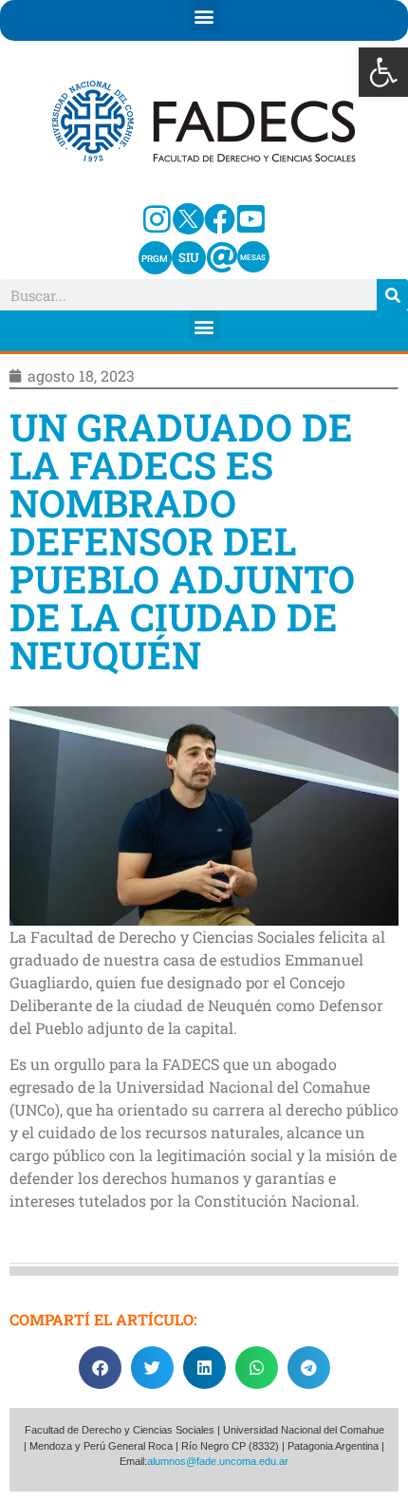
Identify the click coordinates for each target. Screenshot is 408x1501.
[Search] (392, 294)
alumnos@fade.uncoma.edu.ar (217, 1461)
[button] (383, 72)
